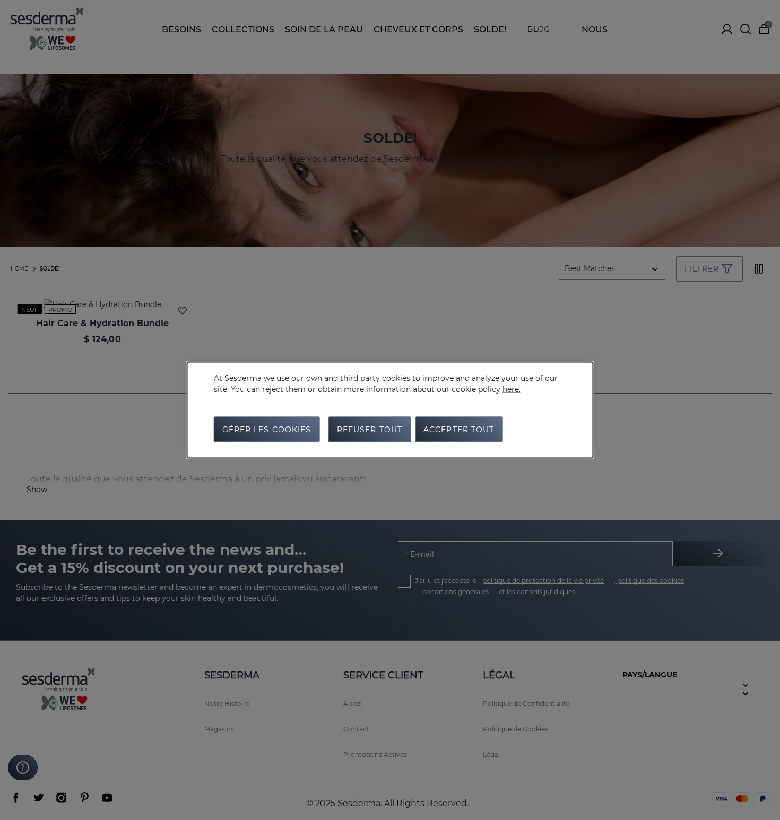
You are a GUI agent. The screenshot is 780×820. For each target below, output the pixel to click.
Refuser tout (369, 429)
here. (511, 389)
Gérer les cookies (266, 429)
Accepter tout (459, 429)
